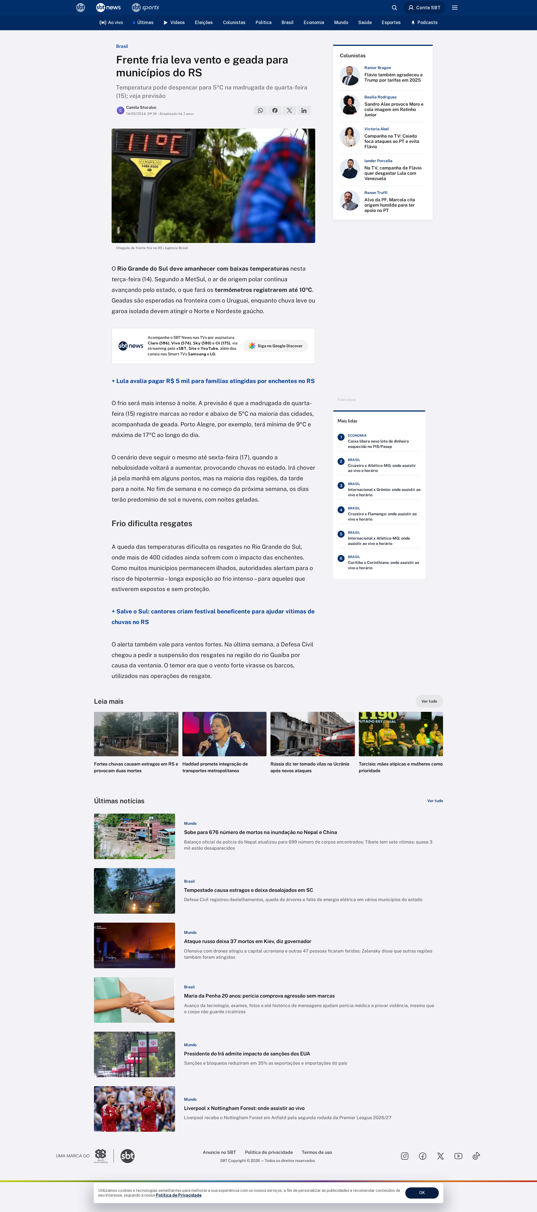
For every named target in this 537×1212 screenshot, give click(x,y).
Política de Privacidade (179, 1195)
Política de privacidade (269, 1152)
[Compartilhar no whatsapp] (260, 110)
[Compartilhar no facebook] (275, 110)
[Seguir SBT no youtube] (458, 1156)
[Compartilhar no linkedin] (304, 110)
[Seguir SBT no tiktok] (476, 1156)
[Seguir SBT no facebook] (422, 1156)
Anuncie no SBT (219, 1152)
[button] (136, 751)
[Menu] (455, 7)
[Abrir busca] (394, 7)
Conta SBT (428, 7)
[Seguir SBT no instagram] (404, 1156)
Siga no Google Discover (280, 346)
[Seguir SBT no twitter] (440, 1156)
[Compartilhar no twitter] (289, 110)
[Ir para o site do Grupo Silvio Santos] (85, 1156)
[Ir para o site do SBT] (128, 1156)
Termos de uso (317, 1152)
